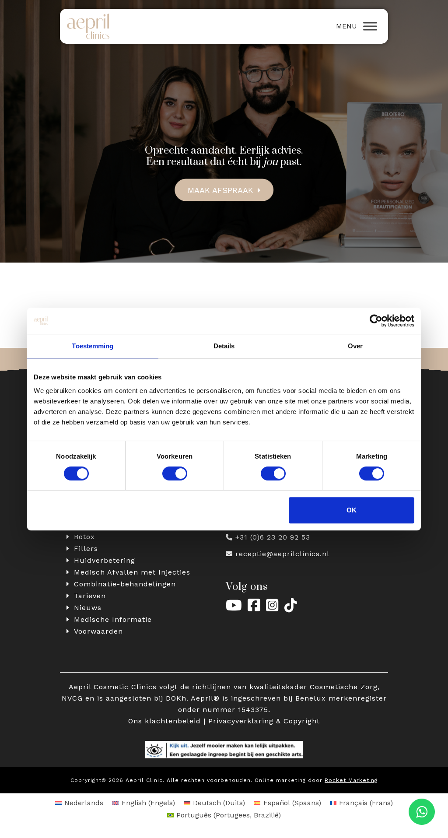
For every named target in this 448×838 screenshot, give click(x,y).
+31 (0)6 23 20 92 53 (272, 537)
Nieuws (88, 607)
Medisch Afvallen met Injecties (132, 572)
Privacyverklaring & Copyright (264, 721)
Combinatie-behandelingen (125, 584)
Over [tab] (355, 346)
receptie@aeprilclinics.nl (282, 554)
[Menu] (370, 26)
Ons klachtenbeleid (164, 721)
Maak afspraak (220, 189)
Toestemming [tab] (92, 346)
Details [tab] (224, 346)
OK (351, 510)
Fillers (86, 548)
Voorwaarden (98, 631)
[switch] (174, 473)
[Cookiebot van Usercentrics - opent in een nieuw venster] (376, 320)
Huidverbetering (104, 560)
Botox (84, 537)
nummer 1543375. (236, 709)
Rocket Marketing (351, 780)
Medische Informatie (113, 619)
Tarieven (90, 596)
